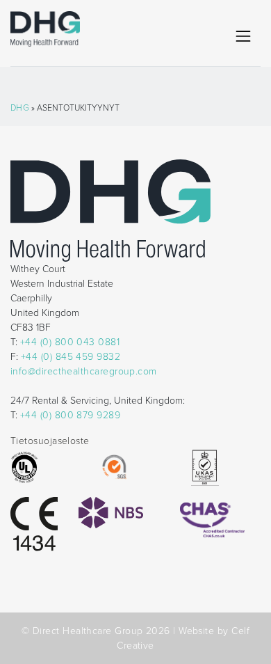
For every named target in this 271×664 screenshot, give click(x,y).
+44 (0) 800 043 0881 (70, 342)
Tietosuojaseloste (50, 441)
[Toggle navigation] (243, 36)
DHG (19, 108)
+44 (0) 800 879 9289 (70, 415)
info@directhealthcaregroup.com (83, 371)
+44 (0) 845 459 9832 (70, 357)
